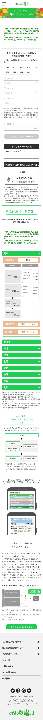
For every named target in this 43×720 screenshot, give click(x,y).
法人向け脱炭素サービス (12, 648)
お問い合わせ (8, 666)
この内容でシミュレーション (21, 136)
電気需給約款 (11, 619)
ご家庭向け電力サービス (12, 642)
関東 (21, 67)
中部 (28, 67)
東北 (14, 67)
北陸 (35, 67)
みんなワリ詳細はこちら (21, 627)
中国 (14, 72)
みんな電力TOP (9, 672)
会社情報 (6, 678)
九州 (28, 72)
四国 (21, 72)
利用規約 (13, 696)
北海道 (7, 67)
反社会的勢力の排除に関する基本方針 (21, 701)
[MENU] (4, 3)
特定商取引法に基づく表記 (21, 699)
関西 (7, 72)
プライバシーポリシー (26, 696)
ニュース (6, 660)
